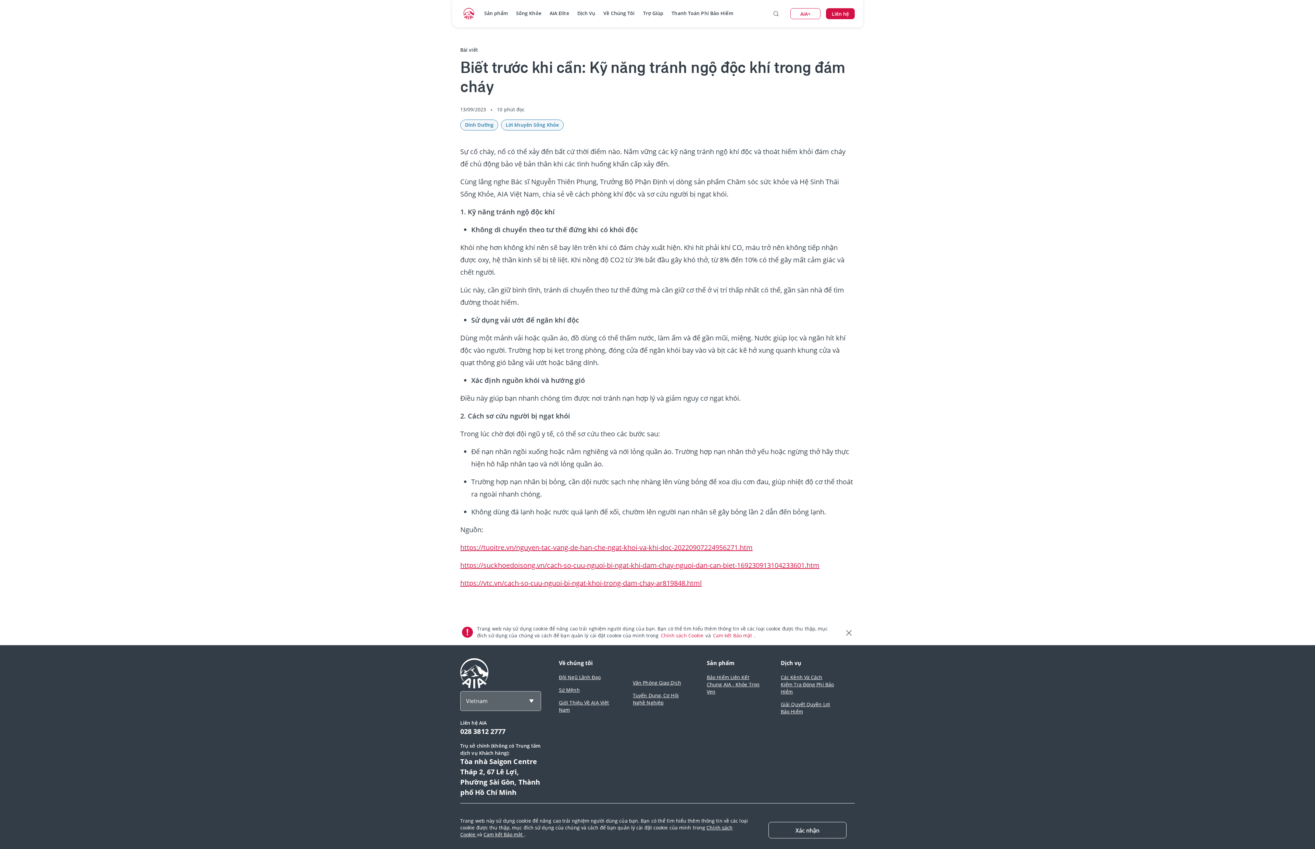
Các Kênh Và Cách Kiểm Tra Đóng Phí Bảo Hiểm (807, 684)
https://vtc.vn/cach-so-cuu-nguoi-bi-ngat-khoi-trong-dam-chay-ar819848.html (581, 583)
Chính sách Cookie (683, 635)
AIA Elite (559, 13)
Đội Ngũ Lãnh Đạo (580, 677)
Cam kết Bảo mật (733, 635)
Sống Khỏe (528, 13)
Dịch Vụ (586, 13)
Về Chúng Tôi (619, 13)
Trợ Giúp (653, 13)
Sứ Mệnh (569, 690)
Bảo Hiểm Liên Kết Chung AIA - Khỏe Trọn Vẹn (733, 684)
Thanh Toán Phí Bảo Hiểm (702, 13)
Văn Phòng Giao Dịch (657, 682)
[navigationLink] (468, 13)
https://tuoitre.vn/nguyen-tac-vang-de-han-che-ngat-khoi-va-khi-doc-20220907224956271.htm (606, 547)
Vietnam (477, 701)
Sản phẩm (496, 13)
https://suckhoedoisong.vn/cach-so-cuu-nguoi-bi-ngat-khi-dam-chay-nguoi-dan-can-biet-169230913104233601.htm (639, 565)
